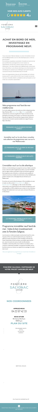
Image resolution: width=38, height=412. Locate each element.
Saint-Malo (9, 184)
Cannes (13, 112)
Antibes (23, 112)
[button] (36, 26)
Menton (17, 112)
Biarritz (21, 183)
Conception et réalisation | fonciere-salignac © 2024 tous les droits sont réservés (19, 408)
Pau (24, 183)
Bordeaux (17, 183)
